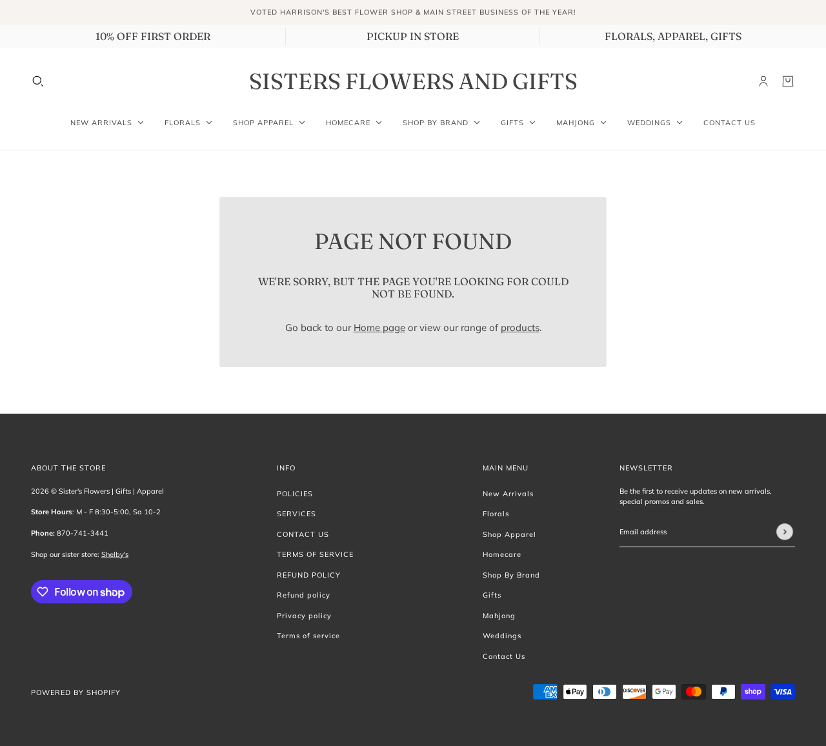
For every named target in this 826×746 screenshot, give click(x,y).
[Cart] (788, 81)
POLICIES (295, 493)
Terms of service (308, 635)
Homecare (502, 554)
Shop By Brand (511, 575)
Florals (496, 513)
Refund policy (303, 595)
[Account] (763, 81)
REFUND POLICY (309, 575)
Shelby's (114, 554)
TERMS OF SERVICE (315, 554)
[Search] (38, 81)
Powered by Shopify (76, 692)
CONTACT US (303, 534)
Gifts (492, 595)
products (520, 327)
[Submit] (784, 531)
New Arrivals (508, 493)
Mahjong (499, 615)
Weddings (502, 635)
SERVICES (296, 513)
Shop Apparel (509, 534)
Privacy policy (304, 615)
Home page (379, 327)
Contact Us (504, 656)
